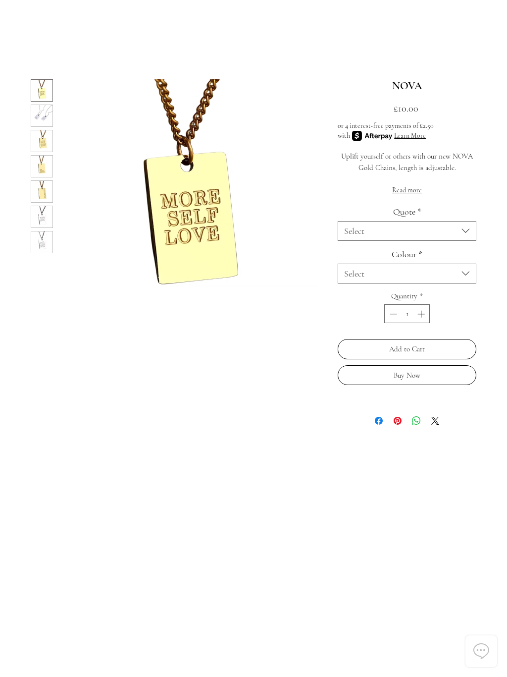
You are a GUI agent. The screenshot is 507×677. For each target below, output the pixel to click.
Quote (407, 211)
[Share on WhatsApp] (416, 421)
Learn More (410, 135)
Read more (407, 190)
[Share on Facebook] (379, 421)
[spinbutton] (407, 314)
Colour (407, 254)
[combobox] (407, 231)
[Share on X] (435, 421)
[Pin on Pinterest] (398, 421)
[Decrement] (392, 314)
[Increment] (422, 314)
